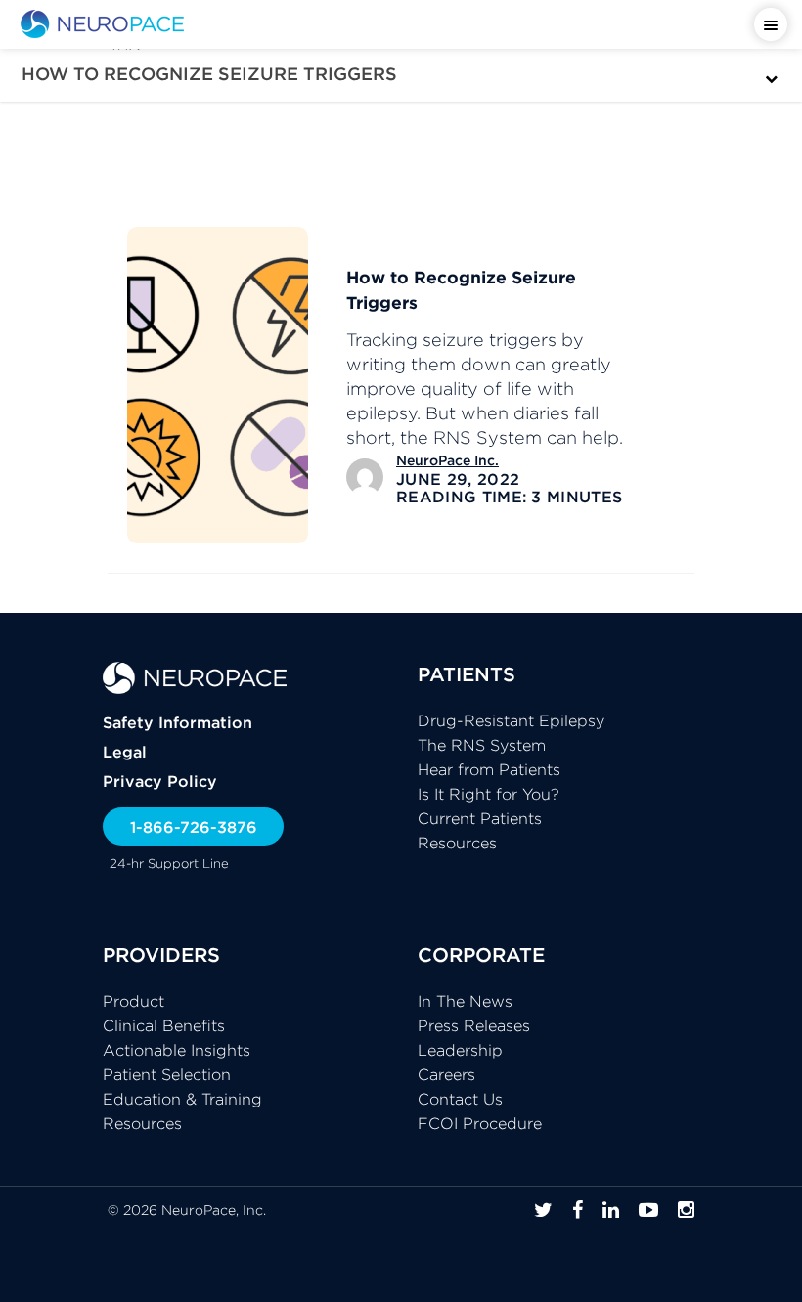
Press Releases (474, 1025)
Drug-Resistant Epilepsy (511, 720)
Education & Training (182, 1098)
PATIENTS (466, 674)
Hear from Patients (489, 769)
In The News (465, 1001)
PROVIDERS (161, 954)
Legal (125, 751)
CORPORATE (481, 954)
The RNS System (482, 745)
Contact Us (460, 1098)
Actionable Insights (176, 1050)
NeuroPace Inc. (447, 460)
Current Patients (480, 818)
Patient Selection (167, 1074)
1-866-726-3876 (193, 827)
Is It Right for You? (488, 793)
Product (133, 1001)
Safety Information (177, 722)
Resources (457, 842)
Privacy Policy (160, 781)
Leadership (460, 1050)
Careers (446, 1074)
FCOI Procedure (480, 1123)
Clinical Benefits (164, 1025)
